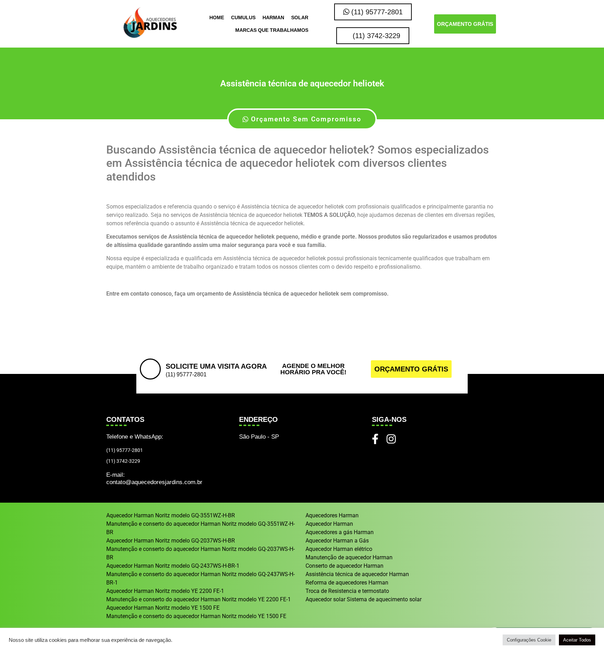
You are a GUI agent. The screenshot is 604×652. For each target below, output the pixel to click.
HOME (216, 17)
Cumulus (243, 17)
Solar (299, 17)
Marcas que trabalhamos (271, 30)
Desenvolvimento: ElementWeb (302, 643)
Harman (273, 17)
